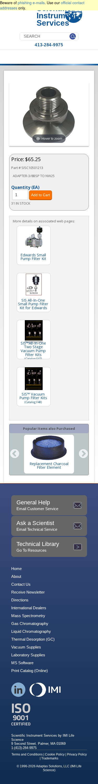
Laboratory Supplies (28, 655)
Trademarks (49, 758)
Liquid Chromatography (31, 631)
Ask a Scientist (36, 526)
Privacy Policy (77, 754)
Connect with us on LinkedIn (18, 690)
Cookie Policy (55, 754)
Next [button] (83, 454)
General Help (37, 505)
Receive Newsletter (28, 592)
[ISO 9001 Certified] (49, 714)
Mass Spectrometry (28, 615)
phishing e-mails (31, 2)
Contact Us (21, 584)
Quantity (25, 187)
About (16, 576)
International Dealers (28, 608)
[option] (49, 454)
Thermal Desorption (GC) (33, 639)
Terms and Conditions (27, 754)
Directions (19, 600)
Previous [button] (14, 454)
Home (16, 568)
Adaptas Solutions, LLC (53, 766)
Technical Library (37, 546)
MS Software (22, 663)
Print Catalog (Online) (29, 670)
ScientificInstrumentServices (57, 15)
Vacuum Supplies (26, 647)
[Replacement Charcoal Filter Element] (49, 448)
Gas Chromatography (29, 623)
